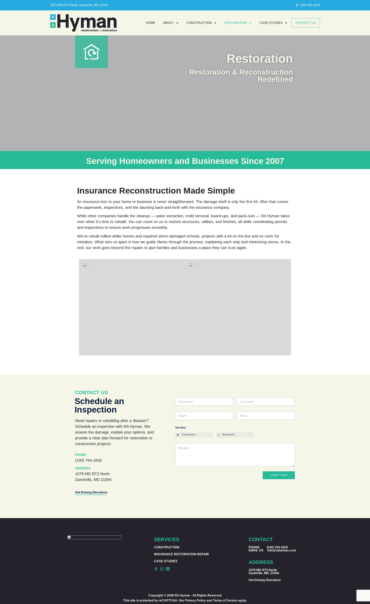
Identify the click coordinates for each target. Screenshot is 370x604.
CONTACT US (306, 22)
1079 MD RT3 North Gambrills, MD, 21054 (264, 571)
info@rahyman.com (281, 550)
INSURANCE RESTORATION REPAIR (181, 554)
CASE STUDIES (271, 22)
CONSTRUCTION (199, 22)
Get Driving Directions (91, 492)
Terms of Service (225, 600)
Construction (188, 434)
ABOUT (168, 22)
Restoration (229, 434)
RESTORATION (236, 22)
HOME (150, 22)
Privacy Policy (195, 600)
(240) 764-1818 (88, 460)
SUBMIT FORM (278, 475)
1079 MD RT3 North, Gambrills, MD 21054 (79, 5)
